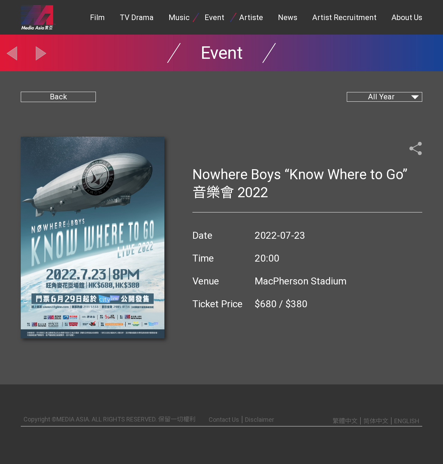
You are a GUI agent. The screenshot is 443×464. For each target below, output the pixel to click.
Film (97, 17)
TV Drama (137, 17)
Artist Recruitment (344, 17)
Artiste (251, 17)
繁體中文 (345, 421)
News (287, 17)
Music (179, 17)
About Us (406, 17)
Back (58, 96)
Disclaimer (259, 419)
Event (214, 17)
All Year (381, 96)
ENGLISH (406, 421)
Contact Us (224, 419)
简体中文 (375, 421)
